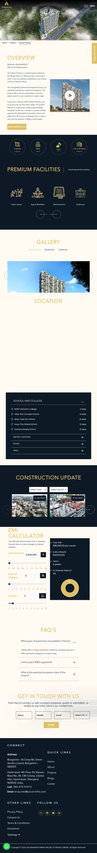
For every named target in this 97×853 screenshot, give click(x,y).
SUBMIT (51, 725)
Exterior (50, 249)
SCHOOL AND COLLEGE (27, 401)
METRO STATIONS (21, 437)
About (51, 767)
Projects (51, 773)
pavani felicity (25, 43)
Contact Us (13, 817)
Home (4, 43)
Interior (63, 249)
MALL (16, 451)
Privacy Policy (15, 812)
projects (13, 43)
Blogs (50, 778)
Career (51, 784)
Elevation (35, 249)
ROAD (16, 444)
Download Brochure (17, 126)
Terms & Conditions (18, 823)
